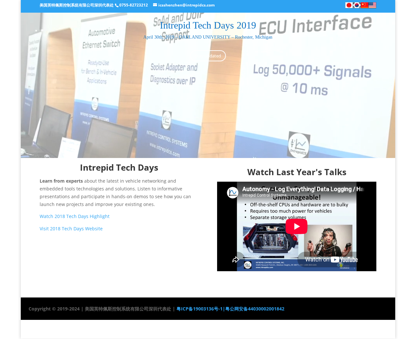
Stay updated (208, 56)
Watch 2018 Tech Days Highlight (75, 216)
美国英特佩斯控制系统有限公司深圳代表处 (77, 5)
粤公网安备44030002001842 (254, 309)
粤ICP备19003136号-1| (200, 309)
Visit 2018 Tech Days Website (71, 228)
